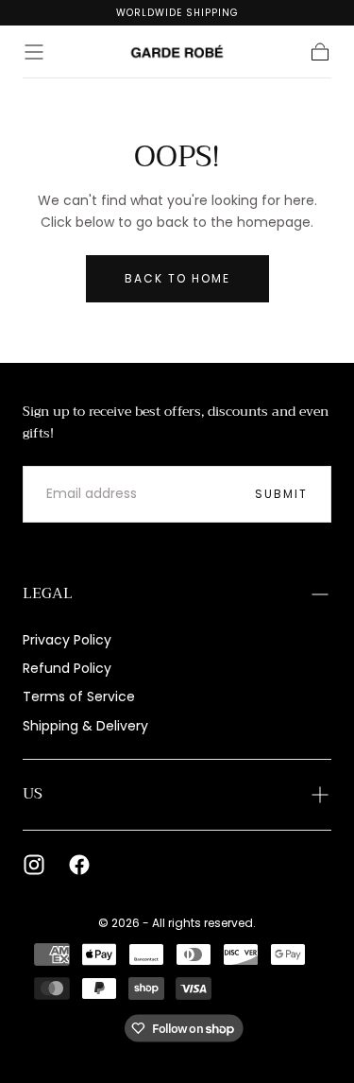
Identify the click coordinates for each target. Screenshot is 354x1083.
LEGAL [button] (48, 593)
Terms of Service (79, 696)
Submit (281, 494)
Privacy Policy (67, 639)
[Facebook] (79, 864)
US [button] (32, 794)
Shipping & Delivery (85, 725)
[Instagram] (34, 864)
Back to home (177, 278)
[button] (34, 52)
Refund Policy (67, 668)
